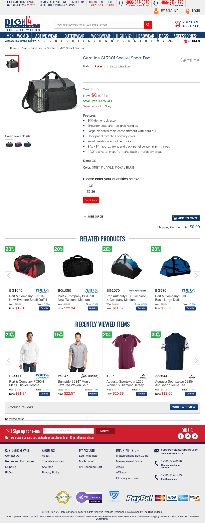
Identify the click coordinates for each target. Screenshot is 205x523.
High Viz (123, 36)
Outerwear (74, 36)
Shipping (10, 466)
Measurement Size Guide (132, 455)
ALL (170, 41)
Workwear (100, 36)
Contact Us (12, 455)
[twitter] (188, 436)
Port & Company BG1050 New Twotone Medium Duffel (76, 299)
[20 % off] (29, 285)
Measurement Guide (129, 461)
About (45, 455)
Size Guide (95, 216)
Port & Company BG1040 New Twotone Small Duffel (28, 297)
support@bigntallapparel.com (179, 449)
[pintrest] (195, 436)
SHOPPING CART (191, 21)
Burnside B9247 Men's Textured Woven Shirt (74, 383)
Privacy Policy (50, 472)
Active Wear (46, 36)
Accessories (185, 36)
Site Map (47, 466)
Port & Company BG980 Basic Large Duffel (172, 297)
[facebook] (181, 436)
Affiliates (121, 472)
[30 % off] (175, 371)
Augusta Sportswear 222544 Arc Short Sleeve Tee (175, 383)
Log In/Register (88, 455)
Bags (163, 36)
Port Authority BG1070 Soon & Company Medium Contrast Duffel (127, 299)
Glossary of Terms (127, 478)
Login (196, 10)
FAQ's (9, 472)
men (10, 36)
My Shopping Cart (90, 466)
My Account (169, 10)
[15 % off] (78, 371)
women (23, 36)
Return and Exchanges (19, 461)
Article (120, 466)
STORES (194, 41)
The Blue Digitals (153, 512)
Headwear (145, 36)
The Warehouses (53, 461)
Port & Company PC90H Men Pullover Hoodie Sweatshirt (26, 385)
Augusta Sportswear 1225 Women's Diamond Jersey (125, 383)
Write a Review (120, 66)
